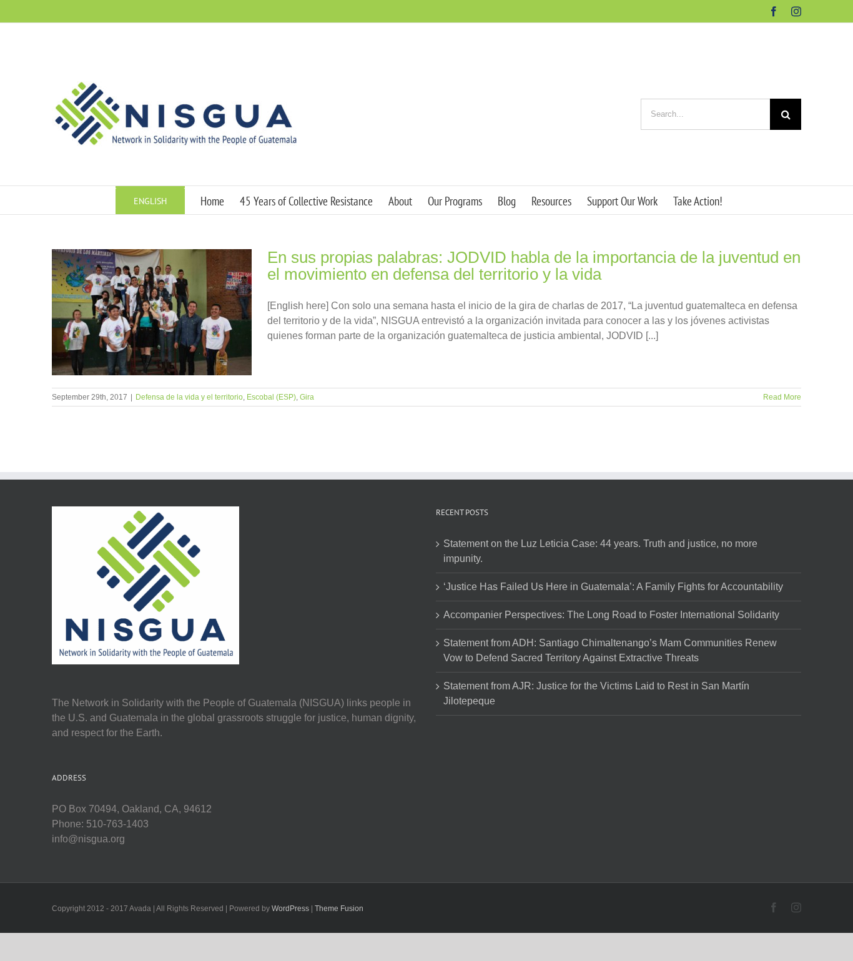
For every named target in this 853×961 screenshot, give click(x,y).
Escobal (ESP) (271, 397)
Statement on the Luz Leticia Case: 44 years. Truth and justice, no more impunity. (600, 551)
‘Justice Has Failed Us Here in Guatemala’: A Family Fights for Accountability (613, 586)
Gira (307, 397)
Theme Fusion (339, 908)
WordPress (290, 908)
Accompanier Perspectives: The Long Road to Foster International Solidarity (611, 614)
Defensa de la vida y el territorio (189, 397)
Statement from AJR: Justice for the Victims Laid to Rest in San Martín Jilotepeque (596, 693)
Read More (782, 397)
